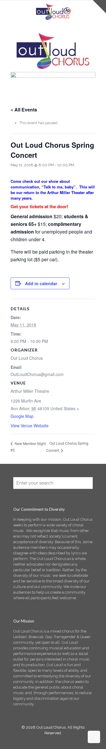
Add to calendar (41, 283)
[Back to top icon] (94, 737)
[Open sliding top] (99, 6)
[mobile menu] (8, 9)
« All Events (24, 109)
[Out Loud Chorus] (53, 12)
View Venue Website (30, 425)
